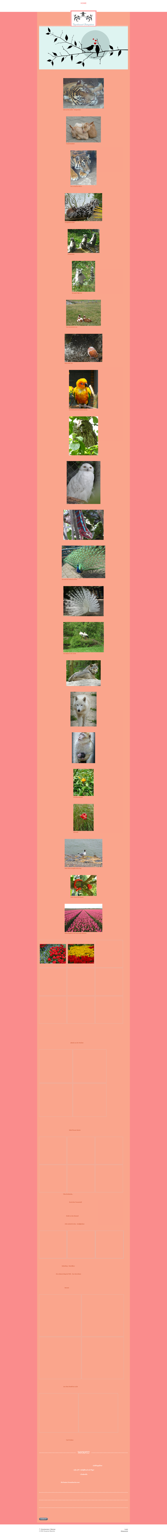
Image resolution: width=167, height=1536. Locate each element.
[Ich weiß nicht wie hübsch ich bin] (83, 389)
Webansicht (124, 1531)
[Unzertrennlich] (83, 129)
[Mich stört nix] (83, 348)
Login (126, 1529)
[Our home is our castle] (83, 637)
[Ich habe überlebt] (83, 782)
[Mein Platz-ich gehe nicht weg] (83, 853)
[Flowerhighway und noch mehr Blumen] (83, 918)
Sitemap (52, 1529)
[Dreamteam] (83, 241)
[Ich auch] (83, 817)
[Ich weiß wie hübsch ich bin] (83, 562)
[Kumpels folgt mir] (83, 276)
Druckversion (45, 1529)
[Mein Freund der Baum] (83, 885)
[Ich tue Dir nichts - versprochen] (83, 93)
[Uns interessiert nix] (83, 313)
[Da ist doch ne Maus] (83, 167)
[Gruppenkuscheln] (83, 207)
